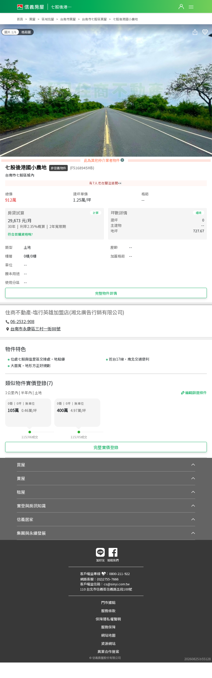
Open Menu (191, 7)
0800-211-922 (119, 573)
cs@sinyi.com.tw (117, 583)
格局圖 (26, 32)
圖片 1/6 (10, 32)
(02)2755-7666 (107, 579)
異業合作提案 (108, 651)
